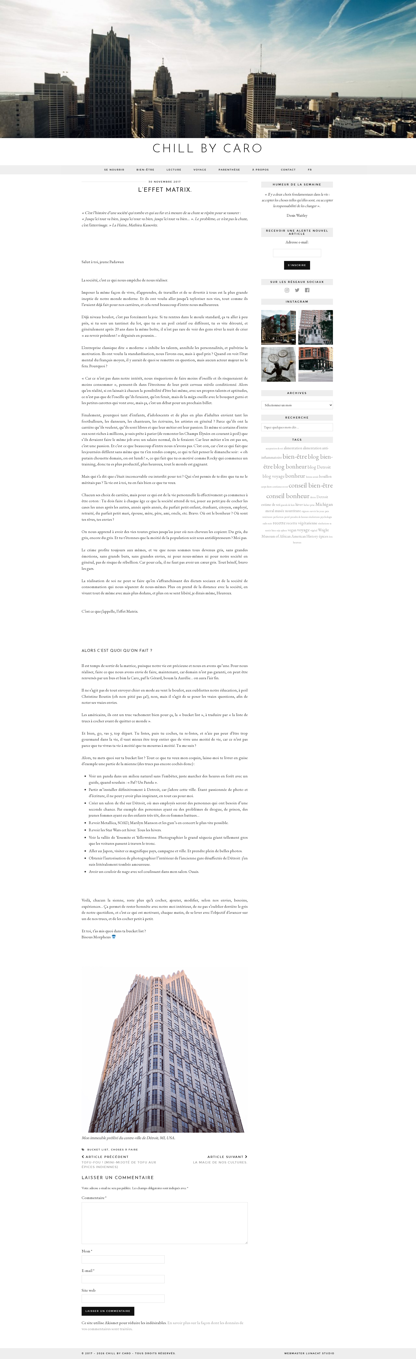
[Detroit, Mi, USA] (278, 364)
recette (279, 523)
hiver (299, 504)
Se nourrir (114, 169)
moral (269, 510)
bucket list (98, 1149)
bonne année (312, 476)
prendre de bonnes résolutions (305, 517)
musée (279, 510)
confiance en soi (280, 486)
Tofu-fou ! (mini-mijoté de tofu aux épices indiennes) (119, 1162)
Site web (89, 1290)
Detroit (322, 496)
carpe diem (266, 486)
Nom (87, 1251)
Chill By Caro (208, 149)
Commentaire (94, 1197)
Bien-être (145, 169)
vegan (292, 530)
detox (313, 497)
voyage (303, 530)
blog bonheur (290, 466)
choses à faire (124, 1149)
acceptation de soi (274, 448)
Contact (288, 169)
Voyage (200, 169)
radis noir (267, 523)
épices (323, 536)
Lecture (174, 169)
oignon (305, 511)
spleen (284, 530)
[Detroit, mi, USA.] (278, 327)
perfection (278, 517)
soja (278, 530)
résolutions (323, 523)
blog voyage (274, 476)
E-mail (88, 1270)
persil (287, 517)
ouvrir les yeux (317, 511)
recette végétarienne (301, 523)
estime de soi (270, 504)
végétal (313, 530)
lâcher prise (309, 505)
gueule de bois (288, 505)
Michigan (324, 504)
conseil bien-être (311, 485)
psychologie (326, 517)
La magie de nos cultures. (220, 1159)
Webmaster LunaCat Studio (309, 1353)
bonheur (295, 475)
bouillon (325, 476)
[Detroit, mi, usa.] (315, 327)
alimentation (293, 448)
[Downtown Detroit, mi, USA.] (315, 364)
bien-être (295, 456)
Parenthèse (229, 169)
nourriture (293, 510)
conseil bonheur (288, 495)
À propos (260, 169)
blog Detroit (319, 467)
